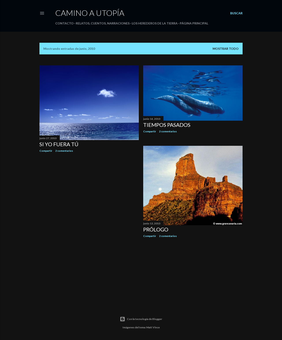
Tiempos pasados (166, 125)
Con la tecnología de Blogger (144, 319)
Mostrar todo (226, 48)
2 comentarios (64, 150)
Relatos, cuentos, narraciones (103, 23)
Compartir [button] (45, 150)
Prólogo (155, 229)
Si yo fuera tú (58, 144)
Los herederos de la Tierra (155, 23)
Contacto (64, 23)
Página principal (194, 23)
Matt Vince (153, 327)
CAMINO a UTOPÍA (89, 13)
